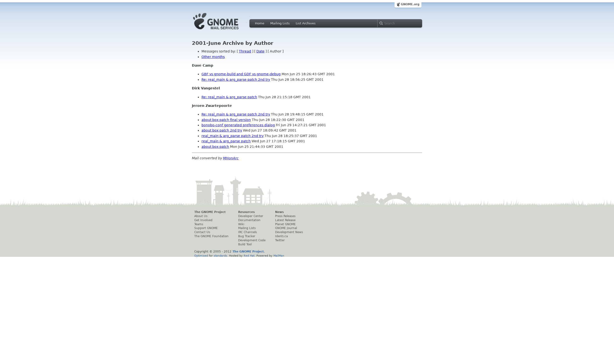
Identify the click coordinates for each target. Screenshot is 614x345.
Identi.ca (281, 236)
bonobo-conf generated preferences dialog (238, 125)
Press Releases (285, 216)
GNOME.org (410, 4)
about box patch (215, 147)
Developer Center (250, 216)
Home (259, 23)
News (279, 212)
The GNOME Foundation (211, 236)
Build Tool (245, 244)
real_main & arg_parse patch (226, 141)
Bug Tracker (246, 236)
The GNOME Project (210, 212)
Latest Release (285, 220)
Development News (289, 232)
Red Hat (249, 255)
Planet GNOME (285, 224)
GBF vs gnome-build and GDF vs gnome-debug (241, 74)
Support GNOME (206, 228)
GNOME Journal (286, 228)
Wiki (241, 224)
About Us (200, 216)
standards (220, 255)
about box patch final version (226, 120)
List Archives (306, 23)
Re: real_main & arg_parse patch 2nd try (235, 79)
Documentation (249, 220)
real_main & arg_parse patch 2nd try (232, 136)
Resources (246, 212)
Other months (213, 57)
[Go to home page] (223, 30)
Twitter (280, 240)
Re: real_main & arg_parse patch (229, 97)
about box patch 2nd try (221, 130)
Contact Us (202, 232)
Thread (245, 51)
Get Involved (203, 220)
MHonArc (231, 158)
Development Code (252, 240)
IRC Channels (247, 232)
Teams (198, 224)
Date (260, 51)
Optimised (201, 255)
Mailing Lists (280, 23)
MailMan (278, 255)
